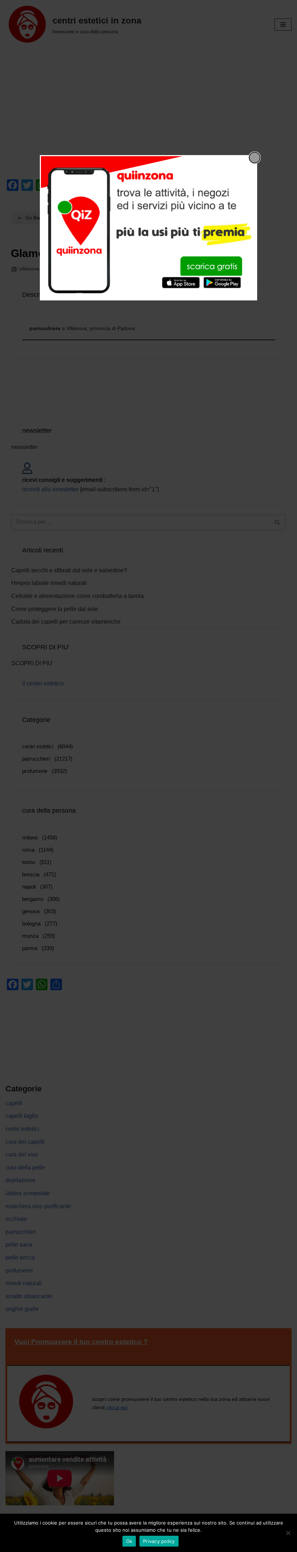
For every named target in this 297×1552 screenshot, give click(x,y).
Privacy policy (159, 1541)
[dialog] (148, 227)
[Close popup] (254, 157)
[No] (288, 1532)
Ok (129, 1541)
